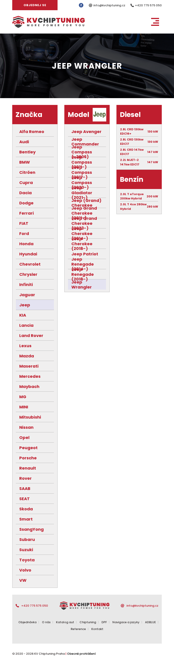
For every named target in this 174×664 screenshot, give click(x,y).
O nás (46, 622)
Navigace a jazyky (126, 622)
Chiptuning (88, 622)
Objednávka (27, 622)
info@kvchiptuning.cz (109, 5)
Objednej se (35, 5)
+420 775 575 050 (148, 5)
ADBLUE (150, 622)
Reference (78, 629)
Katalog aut (65, 622)
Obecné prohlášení (81, 654)
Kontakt (97, 629)
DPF (104, 622)
